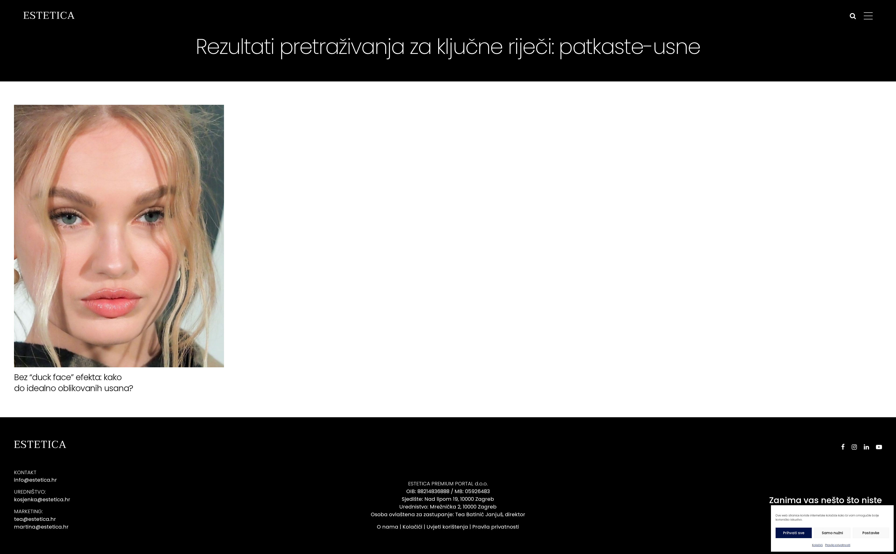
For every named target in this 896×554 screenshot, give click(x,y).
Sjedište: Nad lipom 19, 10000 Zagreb (448, 499)
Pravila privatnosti (837, 545)
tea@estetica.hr (35, 519)
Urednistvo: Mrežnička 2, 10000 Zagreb (448, 506)
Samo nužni (832, 532)
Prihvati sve (793, 532)
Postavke (870, 532)
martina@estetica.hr (41, 526)
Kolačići (817, 545)
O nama (387, 526)
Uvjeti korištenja (447, 526)
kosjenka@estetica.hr (42, 499)
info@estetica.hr (35, 480)
